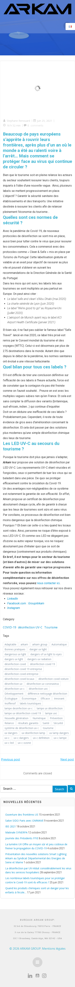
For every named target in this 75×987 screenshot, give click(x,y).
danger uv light (38, 649)
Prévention (56, 718)
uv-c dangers (21, 738)
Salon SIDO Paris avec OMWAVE (24, 820)
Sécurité (58, 723)
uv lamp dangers (59, 733)
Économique (29, 698)
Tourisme (51, 627)
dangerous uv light (15, 654)
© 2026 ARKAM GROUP (25, 949)
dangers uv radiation (39, 659)
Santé (46, 723)
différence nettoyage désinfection (47, 693)
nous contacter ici (48, 583)
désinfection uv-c (15, 688)
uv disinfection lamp (33, 733)
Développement (14, 693)
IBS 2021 (10, 826)
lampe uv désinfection (50, 708)
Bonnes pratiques (15, 649)
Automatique (59, 644)
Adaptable (10, 644)
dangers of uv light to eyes (46, 654)
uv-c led (9, 742)
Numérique (39, 718)
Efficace (45, 698)
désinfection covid (15, 664)
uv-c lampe (60, 738)
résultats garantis (28, 723)
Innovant (59, 698)
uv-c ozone (24, 742)
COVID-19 (9, 627)
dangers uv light (14, 659)
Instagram (13, 608)
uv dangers (11, 733)
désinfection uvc (38, 688)
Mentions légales (54, 949)
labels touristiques (30, 703)
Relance (9, 723)
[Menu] (37, 962)
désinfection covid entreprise (21, 674)
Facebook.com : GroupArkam (25, 603)
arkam (24, 644)
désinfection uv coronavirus (43, 683)
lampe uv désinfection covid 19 (23, 713)
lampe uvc (51, 713)
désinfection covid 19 (42, 664)
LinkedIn (12, 598)
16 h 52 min (14, 125)
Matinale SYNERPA (16, 832)
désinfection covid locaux (19, 679)
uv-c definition (41, 738)
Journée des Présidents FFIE (21, 838)
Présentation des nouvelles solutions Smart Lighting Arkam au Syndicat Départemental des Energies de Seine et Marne (35, 858)
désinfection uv (13, 683)
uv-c (7, 738)
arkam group (39, 644)
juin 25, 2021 (44, 120)
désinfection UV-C (30, 627)
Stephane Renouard (18, 120)
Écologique (11, 698)
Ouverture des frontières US (21, 814)
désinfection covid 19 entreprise (23, 669)
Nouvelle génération (16, 718)
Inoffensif (10, 703)
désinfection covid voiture (53, 679)
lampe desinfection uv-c (19, 708)
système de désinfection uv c (22, 728)
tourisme (48, 728)
